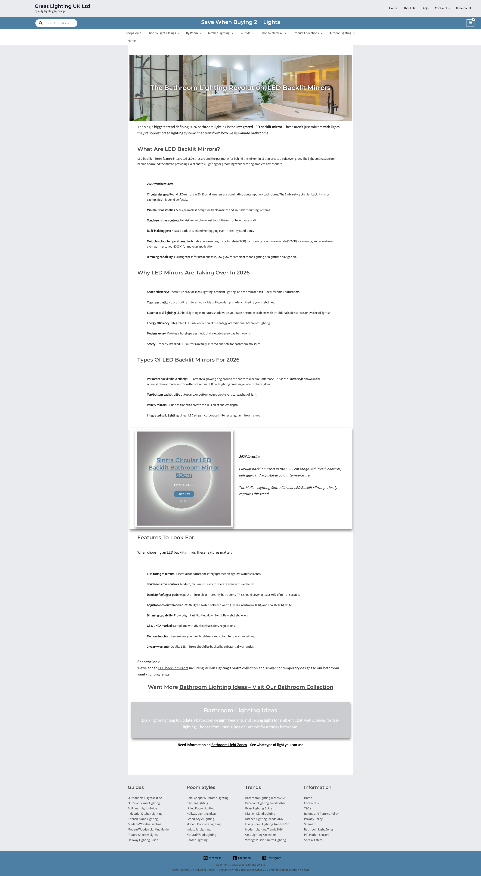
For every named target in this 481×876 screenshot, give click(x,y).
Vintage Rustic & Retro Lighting (265, 840)
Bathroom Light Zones (229, 745)
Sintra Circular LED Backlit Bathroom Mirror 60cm (183, 467)
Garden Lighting (197, 840)
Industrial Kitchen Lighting (145, 813)
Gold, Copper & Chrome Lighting (207, 798)
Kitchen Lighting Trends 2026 (264, 819)
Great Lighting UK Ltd (62, 6)
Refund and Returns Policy (321, 813)
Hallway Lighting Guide (143, 840)
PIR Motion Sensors (316, 835)
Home (132, 41)
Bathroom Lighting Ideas (240, 710)
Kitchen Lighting (197, 803)
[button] (178, 33)
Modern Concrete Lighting (204, 824)
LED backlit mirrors (173, 668)
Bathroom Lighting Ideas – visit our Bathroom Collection (256, 687)
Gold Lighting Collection (261, 835)
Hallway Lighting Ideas (201, 813)
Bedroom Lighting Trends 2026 (265, 803)
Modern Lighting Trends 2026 (264, 829)
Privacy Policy (313, 819)
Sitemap (309, 824)
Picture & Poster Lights (143, 835)
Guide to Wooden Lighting (144, 824)
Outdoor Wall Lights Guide (145, 798)
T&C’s (307, 808)
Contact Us (311, 803)
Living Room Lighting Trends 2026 (267, 824)
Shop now (184, 494)
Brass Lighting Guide (258, 808)
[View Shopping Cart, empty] (470, 23)
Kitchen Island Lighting (143, 819)
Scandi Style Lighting (200, 819)
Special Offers (313, 840)
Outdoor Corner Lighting (144, 803)
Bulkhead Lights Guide (142, 808)
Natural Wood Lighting (201, 835)
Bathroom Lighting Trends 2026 (265, 798)
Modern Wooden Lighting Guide (148, 829)
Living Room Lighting (200, 808)
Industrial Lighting (199, 829)
